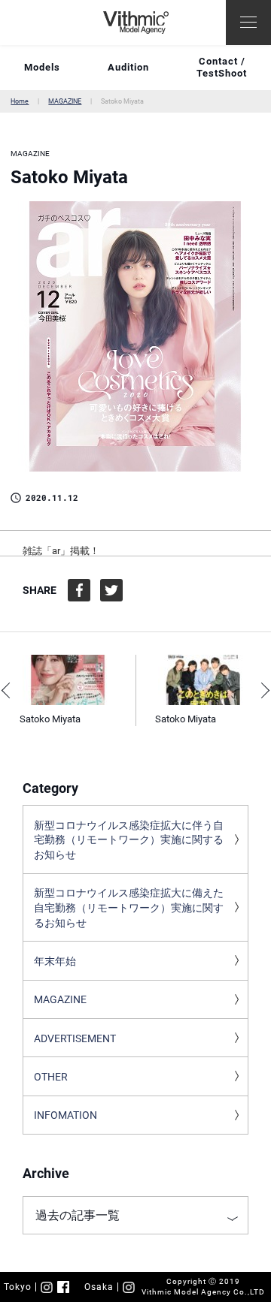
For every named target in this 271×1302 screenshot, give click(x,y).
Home (20, 101)
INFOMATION (65, 1115)
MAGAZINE (64, 101)
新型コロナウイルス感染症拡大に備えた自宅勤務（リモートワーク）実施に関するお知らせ (129, 907)
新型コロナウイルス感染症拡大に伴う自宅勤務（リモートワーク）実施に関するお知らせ (129, 839)
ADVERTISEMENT (75, 1038)
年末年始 (55, 961)
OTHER (51, 1077)
